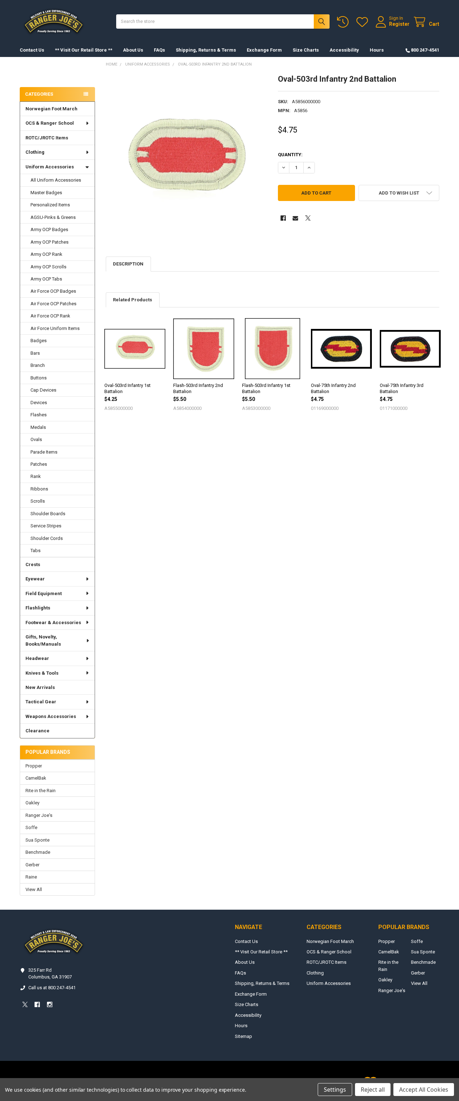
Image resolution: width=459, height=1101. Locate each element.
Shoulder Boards (47, 513)
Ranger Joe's (38, 815)
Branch (37, 365)
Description (128, 264)
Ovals (36, 439)
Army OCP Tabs (46, 279)
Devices (38, 402)
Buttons (38, 377)
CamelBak (35, 778)
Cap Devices (43, 390)
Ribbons (39, 489)
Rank (35, 476)
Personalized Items (50, 204)
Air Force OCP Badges (53, 291)
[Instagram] (49, 1004)
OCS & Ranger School (49, 123)
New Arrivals (40, 687)
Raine (31, 877)
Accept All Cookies (423, 1089)
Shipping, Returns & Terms (206, 50)
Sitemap (243, 1036)
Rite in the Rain (40, 790)
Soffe (31, 827)
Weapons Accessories (50, 716)
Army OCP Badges (49, 229)
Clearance (37, 730)
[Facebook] (283, 218)
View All (33, 889)
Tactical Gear (40, 701)
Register (399, 24)
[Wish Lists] (364, 22)
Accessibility (344, 50)
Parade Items (43, 452)
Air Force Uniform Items (55, 328)
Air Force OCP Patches (53, 303)
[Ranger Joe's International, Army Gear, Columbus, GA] (30, 74)
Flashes (38, 414)
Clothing (34, 152)
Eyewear (35, 578)
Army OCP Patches (49, 242)
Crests (32, 564)
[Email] (295, 218)
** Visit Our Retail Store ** (83, 50)
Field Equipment (43, 593)
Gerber (32, 864)
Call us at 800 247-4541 (52, 987)
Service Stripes (45, 525)
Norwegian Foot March (51, 108)
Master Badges (46, 192)
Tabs (35, 550)
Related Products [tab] (132, 299)
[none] (187, 155)
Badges (38, 340)
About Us (133, 50)
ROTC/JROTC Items (46, 137)
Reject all (373, 1089)
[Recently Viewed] (344, 22)
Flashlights (37, 608)
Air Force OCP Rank (50, 316)
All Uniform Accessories (55, 180)
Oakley (32, 802)
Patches (38, 464)
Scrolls (37, 501)
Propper (33, 766)
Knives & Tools (41, 673)
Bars (35, 353)
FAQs (159, 50)
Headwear (37, 658)
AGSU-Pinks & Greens (53, 217)
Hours (377, 50)
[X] (308, 218)
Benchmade (37, 852)
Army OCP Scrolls (48, 266)
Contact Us (32, 50)
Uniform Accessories (49, 166)
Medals (38, 427)
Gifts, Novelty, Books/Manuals (43, 640)
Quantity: (290, 154)
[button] (399, 193)
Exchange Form (264, 50)
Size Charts (306, 50)
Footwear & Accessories (53, 622)
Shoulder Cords (46, 538)
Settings (335, 1089)
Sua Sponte (37, 840)
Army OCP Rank (46, 254)
